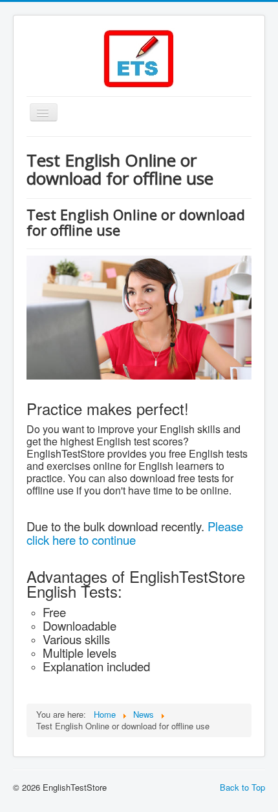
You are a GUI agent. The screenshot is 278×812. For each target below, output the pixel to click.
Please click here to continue (135, 533)
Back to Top (242, 787)
